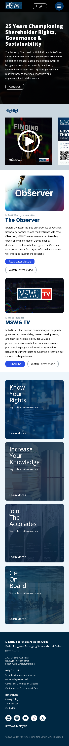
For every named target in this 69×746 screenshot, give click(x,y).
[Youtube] (25, 718)
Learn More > (17, 433)
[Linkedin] (8, 718)
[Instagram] (17, 718)
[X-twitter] (43, 718)
